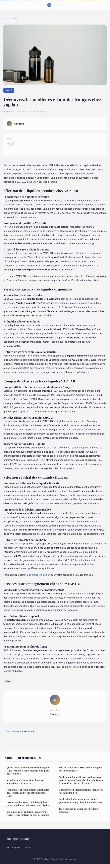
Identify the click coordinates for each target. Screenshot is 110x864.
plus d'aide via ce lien (38, 574)
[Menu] (60, 5)
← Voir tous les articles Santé (18, 731)
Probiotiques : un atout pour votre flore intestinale (78, 810)
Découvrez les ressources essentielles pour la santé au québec (80, 769)
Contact (27, 847)
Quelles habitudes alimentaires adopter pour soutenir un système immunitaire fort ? (81, 801)
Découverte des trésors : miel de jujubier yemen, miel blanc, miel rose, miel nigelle (27, 804)
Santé (14, 18)
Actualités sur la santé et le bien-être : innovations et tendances (25, 782)
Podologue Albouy (17, 839)
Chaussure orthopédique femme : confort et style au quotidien (81, 791)
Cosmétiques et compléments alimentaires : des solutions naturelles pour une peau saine (28, 792)
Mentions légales (12, 847)
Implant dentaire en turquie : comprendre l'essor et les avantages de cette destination (27, 813)
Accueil (6, 18)
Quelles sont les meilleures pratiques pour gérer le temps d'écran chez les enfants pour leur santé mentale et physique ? (81, 780)
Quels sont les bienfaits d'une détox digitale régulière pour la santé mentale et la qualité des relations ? (28, 770)
